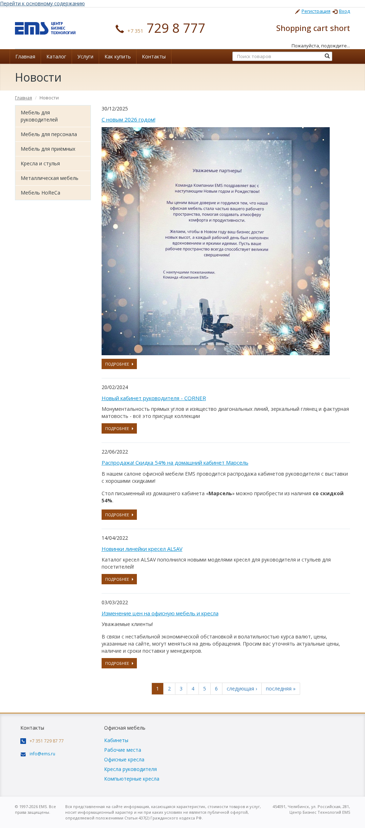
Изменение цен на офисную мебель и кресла (160, 613)
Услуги (85, 56)
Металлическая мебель (49, 178)
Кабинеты (116, 740)
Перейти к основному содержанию (42, 3)
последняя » (280, 688)
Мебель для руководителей (39, 116)
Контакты (154, 56)
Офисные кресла (124, 759)
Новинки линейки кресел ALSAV (142, 548)
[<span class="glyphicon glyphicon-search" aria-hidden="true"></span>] (327, 56)
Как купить (117, 56)
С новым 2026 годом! (128, 119)
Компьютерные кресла (131, 778)
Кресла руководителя (130, 769)
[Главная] (45, 27)
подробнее (117, 364)
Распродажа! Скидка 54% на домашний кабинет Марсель (175, 462)
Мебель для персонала (49, 134)
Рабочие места (122, 749)
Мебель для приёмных (48, 148)
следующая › (242, 688)
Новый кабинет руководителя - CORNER (154, 398)
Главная (25, 56)
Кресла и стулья (40, 163)
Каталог (56, 56)
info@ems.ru (42, 754)
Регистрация (316, 11)
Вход (344, 11)
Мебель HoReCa (40, 192)
